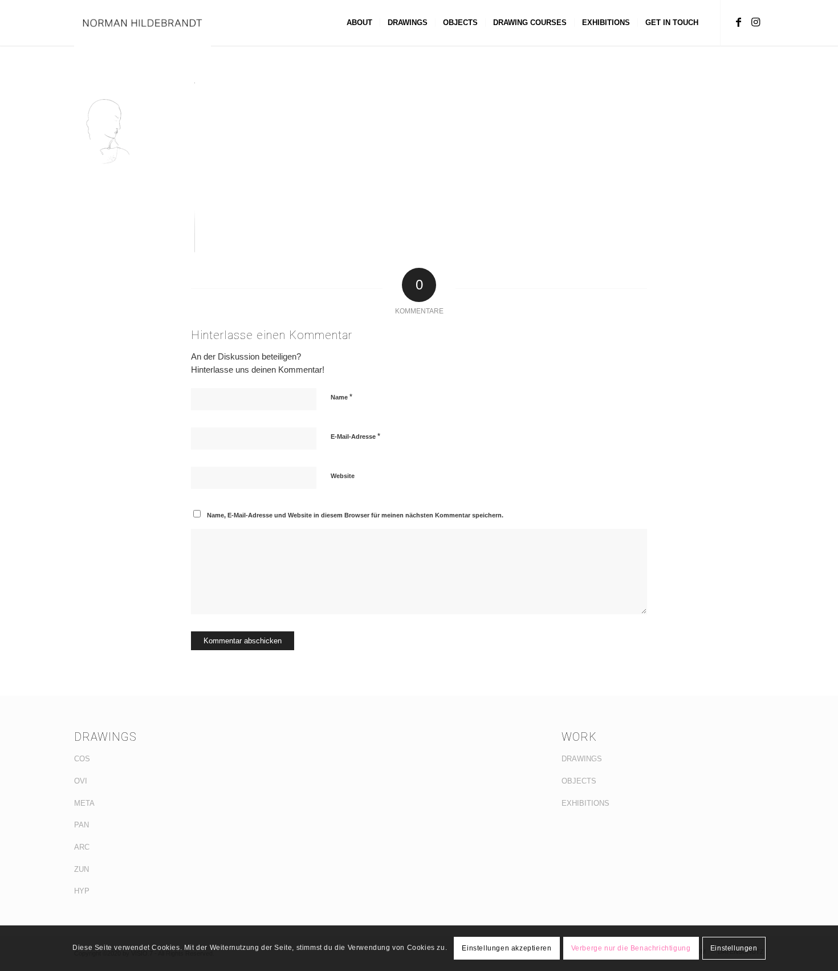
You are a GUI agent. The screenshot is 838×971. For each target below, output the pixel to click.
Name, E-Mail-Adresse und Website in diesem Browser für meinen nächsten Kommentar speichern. (355, 515)
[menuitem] (359, 23)
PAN (81, 825)
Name (341, 397)
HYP (82, 891)
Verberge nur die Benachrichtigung (631, 948)
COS (82, 758)
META (84, 803)
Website (343, 475)
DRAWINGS (582, 758)
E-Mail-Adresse (355, 436)
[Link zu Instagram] (755, 22)
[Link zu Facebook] (738, 22)
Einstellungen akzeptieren (506, 948)
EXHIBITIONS (585, 803)
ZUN (81, 869)
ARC (82, 847)
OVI (80, 781)
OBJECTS (579, 781)
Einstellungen (734, 948)
